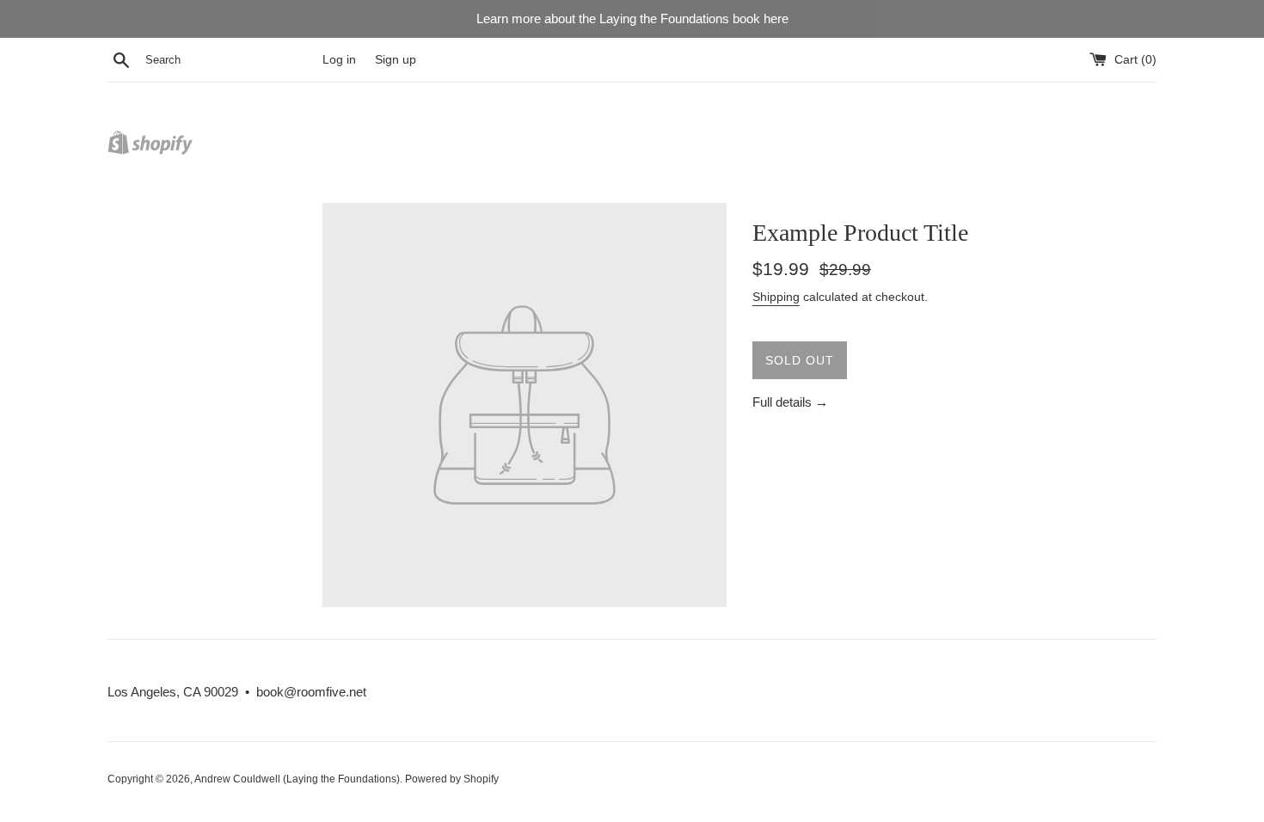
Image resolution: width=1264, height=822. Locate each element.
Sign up (395, 59)
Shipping (776, 297)
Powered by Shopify (452, 779)
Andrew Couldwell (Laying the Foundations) (297, 779)
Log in (339, 59)
